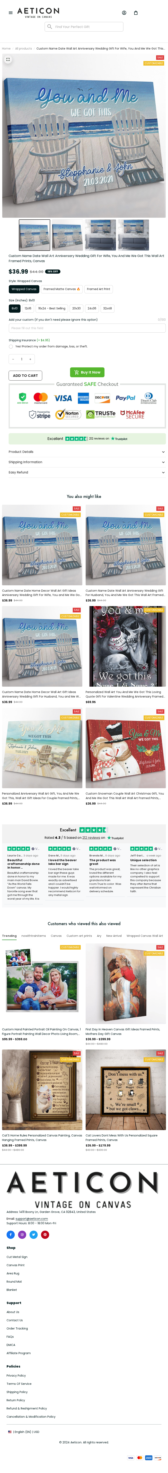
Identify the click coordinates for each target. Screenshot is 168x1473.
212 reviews (91, 837)
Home (6, 48)
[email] (32, 1219)
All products (23, 48)
